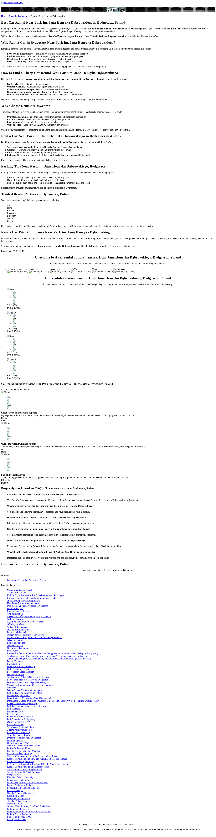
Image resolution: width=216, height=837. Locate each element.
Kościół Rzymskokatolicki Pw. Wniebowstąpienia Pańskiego (35, 595)
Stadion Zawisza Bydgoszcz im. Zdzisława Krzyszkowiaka (34, 637)
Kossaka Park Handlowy (18, 732)
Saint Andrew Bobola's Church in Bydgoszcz (28, 677)
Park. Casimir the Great (18, 669)
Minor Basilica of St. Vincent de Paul (24, 745)
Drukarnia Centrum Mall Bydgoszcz (24, 737)
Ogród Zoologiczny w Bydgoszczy (23, 600)
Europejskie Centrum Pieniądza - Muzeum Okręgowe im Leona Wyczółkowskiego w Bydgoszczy (52, 653)
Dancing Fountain (15, 674)
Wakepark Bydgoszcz (17, 627)
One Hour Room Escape (18, 629)
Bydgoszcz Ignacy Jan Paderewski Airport (26, 580)
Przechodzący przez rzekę (19, 695)
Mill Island (12, 687)
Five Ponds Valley (15, 724)
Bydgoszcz (23, 16)
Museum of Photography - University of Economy (30, 685)
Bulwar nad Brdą (15, 711)
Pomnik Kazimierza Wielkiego (21, 666)
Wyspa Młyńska (14, 774)
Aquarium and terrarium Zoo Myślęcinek (26, 621)
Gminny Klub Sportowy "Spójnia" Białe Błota (28, 806)
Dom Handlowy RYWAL (19, 743)
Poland (12, 16)
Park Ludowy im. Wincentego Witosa (24, 693)
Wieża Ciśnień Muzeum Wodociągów (24, 690)
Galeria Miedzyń (15, 645)
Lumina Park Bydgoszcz (18, 611)
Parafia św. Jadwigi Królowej (20, 761)
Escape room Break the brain (20, 672)
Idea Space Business (16, 819)
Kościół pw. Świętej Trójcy (19, 753)
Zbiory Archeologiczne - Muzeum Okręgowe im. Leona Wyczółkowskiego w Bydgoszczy (49, 658)
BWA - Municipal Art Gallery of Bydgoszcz (27, 679)
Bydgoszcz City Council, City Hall (23, 788)
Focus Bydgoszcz (15, 740)
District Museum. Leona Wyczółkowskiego (27, 682)
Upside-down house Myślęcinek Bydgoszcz (27, 606)
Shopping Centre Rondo (18, 735)
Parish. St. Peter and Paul (18, 748)
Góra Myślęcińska (15, 624)
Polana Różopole (15, 608)
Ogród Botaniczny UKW (19, 722)
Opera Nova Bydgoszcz (18, 648)
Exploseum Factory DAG (19, 817)
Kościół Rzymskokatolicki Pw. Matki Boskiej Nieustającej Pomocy (38, 764)
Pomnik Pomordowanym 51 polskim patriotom (29, 811)
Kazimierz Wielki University (20, 777)
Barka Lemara (13, 664)
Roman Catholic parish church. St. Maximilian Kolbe (31, 598)
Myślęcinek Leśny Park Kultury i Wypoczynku (29, 616)
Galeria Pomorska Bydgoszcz (21, 793)
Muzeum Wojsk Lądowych (19, 590)
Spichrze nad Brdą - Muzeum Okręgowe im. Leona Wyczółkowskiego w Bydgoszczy (47, 656)
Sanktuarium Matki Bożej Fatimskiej (24, 772)
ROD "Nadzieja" (15, 790)
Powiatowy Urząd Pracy (18, 798)
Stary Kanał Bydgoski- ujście (20, 727)
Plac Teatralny (13, 714)
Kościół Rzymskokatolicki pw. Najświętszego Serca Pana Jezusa (37, 759)
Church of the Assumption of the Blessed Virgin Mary (32, 756)
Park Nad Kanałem (16, 643)
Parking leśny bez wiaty (18, 809)
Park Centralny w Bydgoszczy (21, 719)
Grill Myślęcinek (15, 614)
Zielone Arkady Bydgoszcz (19, 730)
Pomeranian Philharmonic (19, 780)
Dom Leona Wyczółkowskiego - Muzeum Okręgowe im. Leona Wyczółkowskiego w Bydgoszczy (53, 701)
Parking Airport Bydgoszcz (19, 814)
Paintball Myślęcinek (16, 632)
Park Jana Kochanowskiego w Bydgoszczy (27, 706)
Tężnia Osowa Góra (16, 592)
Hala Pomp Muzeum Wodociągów (23, 603)
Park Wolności (14, 708)
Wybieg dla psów (15, 619)
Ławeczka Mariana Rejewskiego (22, 703)
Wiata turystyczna (15, 640)
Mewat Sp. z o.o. (15, 803)
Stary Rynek (13, 650)
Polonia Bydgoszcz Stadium (20, 785)
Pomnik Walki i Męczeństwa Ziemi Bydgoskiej (29, 698)
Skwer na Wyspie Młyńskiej (20, 716)
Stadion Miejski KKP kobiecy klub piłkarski (27, 782)
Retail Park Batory (15, 796)
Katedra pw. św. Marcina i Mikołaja (23, 751)
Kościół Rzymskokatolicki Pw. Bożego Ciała (28, 766)
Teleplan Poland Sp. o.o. (18, 801)
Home (4, 16)
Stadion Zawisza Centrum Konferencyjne (26, 635)
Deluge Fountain (15, 661)
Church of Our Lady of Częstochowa (24, 769)
